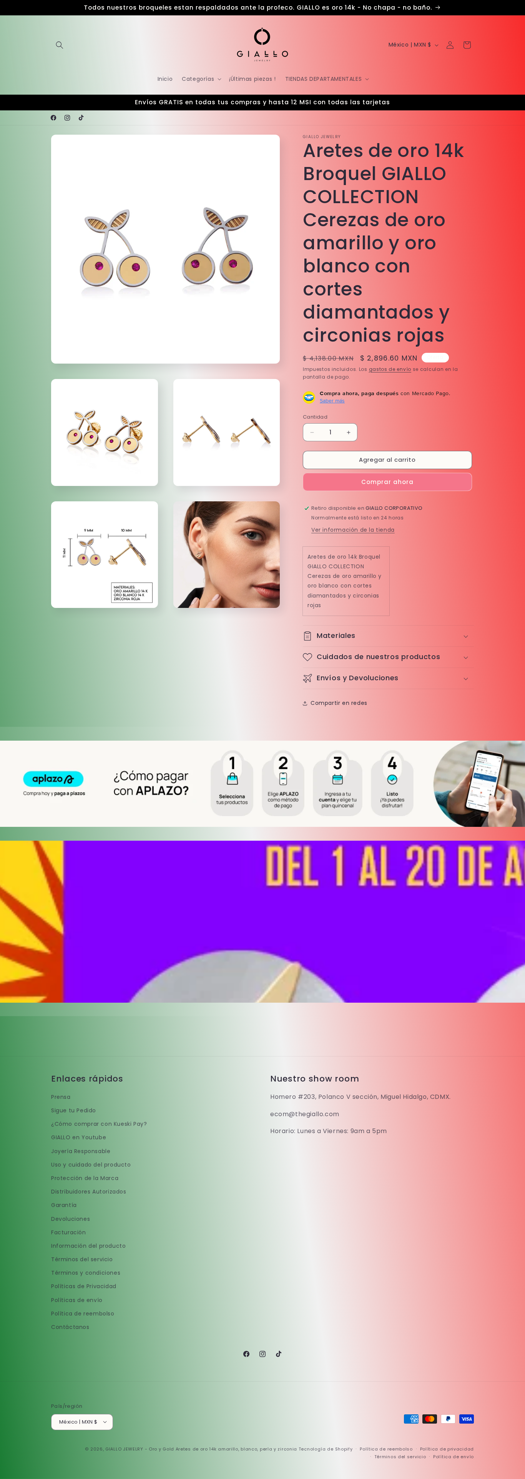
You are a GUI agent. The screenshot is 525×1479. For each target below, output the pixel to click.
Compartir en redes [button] (339, 703)
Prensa (61, 1097)
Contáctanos (70, 1327)
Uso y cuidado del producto (91, 1165)
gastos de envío (390, 369)
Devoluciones (70, 1219)
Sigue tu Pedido (73, 1111)
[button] (59, 45)
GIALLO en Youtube (78, 1138)
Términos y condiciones (85, 1273)
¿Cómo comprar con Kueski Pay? (99, 1124)
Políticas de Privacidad (83, 1286)
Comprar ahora (387, 482)
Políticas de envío (77, 1300)
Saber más (332, 401)
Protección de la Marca (84, 1178)
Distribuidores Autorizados (88, 1192)
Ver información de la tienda (353, 530)
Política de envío (453, 1456)
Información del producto (88, 1246)
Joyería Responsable (80, 1151)
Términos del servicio (82, 1260)
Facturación (68, 1232)
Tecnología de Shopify (326, 1449)
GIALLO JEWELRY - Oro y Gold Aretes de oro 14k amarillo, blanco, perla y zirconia (201, 1449)
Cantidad (315, 417)
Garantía (64, 1205)
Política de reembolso (83, 1313)
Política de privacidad (447, 1449)
